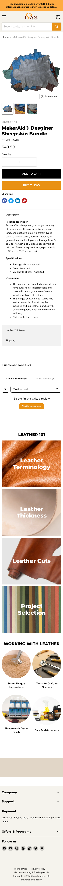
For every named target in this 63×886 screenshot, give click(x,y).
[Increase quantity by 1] (32, 162)
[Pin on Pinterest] (24, 200)
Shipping (10, 340)
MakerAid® (12, 140)
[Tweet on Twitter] (11, 200)
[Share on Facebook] (4, 200)
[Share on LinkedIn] (17, 200)
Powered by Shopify (31, 879)
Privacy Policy (38, 868)
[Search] (56, 27)
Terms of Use (20, 868)
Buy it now (31, 185)
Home (5, 37)
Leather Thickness (15, 330)
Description (12, 214)
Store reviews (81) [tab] (46, 378)
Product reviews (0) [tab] (16, 378)
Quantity (6, 154)
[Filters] (5, 389)
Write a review (31, 406)
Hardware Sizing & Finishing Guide (31, 872)
